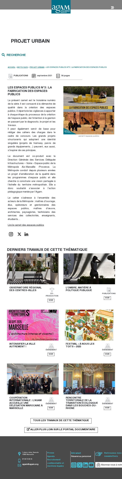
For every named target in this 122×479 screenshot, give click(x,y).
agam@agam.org (30, 464)
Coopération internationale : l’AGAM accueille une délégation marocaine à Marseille (26, 403)
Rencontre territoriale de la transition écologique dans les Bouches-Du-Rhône (82, 403)
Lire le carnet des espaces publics (26, 225)
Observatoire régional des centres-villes (25, 289)
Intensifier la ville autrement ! (22, 345)
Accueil (11, 67)
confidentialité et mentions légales (55, 464)
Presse (50, 453)
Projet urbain (37, 67)
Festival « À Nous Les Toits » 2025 (80, 345)
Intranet (76, 453)
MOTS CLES (22, 67)
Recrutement (54, 460)
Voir (51, 300)
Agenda (50, 456)
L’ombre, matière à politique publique (79, 289)
